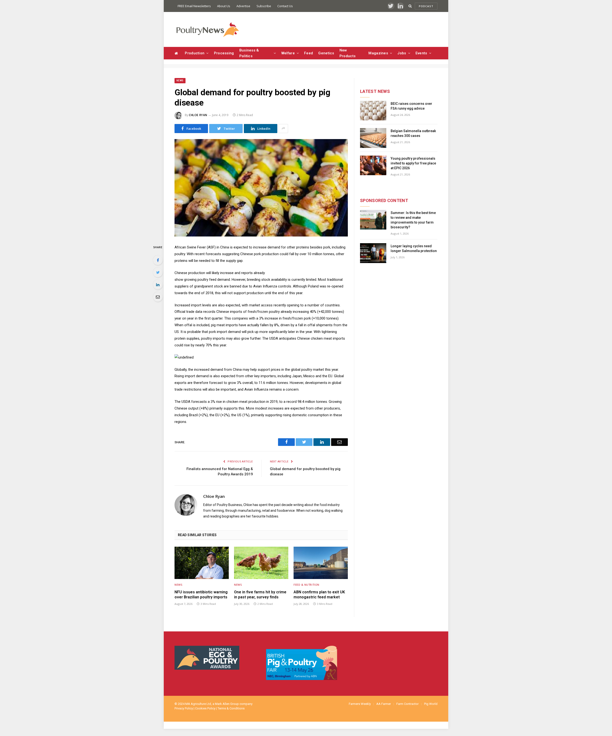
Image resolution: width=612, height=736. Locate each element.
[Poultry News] (207, 29)
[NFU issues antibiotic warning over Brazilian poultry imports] (202, 563)
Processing (224, 53)
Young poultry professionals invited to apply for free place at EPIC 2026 (413, 163)
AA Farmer (383, 704)
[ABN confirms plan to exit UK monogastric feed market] (321, 563)
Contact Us (285, 6)
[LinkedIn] (158, 284)
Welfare (288, 53)
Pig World (430, 704)
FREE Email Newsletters (194, 6)
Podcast (426, 6)
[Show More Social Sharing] (283, 128)
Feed (308, 53)
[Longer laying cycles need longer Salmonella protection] (373, 253)
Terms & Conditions (231, 708)
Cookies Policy (205, 708)
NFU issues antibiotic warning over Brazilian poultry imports (201, 595)
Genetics (326, 53)
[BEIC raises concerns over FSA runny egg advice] (373, 111)
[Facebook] (158, 260)
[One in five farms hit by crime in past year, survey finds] (261, 563)
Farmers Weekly (360, 704)
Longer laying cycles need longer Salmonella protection (414, 248)
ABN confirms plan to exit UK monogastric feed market (319, 595)
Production (194, 53)
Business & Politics (249, 53)
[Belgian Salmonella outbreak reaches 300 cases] (373, 138)
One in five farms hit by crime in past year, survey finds (260, 595)
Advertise (243, 6)
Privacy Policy (184, 708)
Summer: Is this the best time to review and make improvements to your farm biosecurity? (413, 220)
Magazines (378, 53)
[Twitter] (158, 272)
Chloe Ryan (198, 115)
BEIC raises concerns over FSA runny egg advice (411, 106)
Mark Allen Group (227, 704)
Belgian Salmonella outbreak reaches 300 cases (413, 133)
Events (421, 53)
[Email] (158, 297)
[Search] (410, 6)
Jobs (401, 53)
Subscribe (264, 6)
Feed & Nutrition (306, 584)
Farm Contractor (407, 704)
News (180, 80)
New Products (347, 53)
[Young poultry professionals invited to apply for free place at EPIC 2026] (373, 165)
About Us (223, 6)
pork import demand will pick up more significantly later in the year (260, 332)
